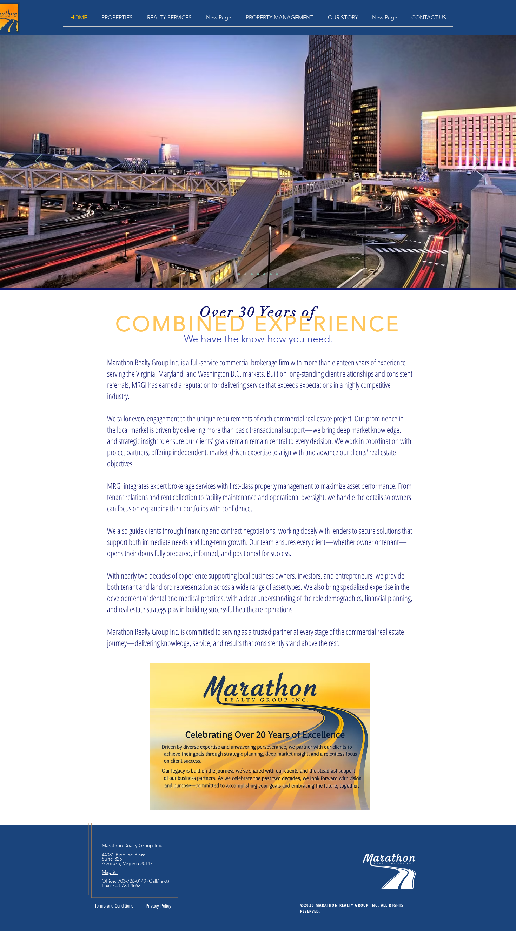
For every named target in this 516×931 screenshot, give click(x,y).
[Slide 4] (258, 274)
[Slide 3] (252, 274)
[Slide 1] (239, 274)
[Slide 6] (271, 274)
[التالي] (477, 161)
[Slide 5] (264, 274)
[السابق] (38, 161)
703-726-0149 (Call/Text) (143, 881)
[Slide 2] (245, 274)
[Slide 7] (277, 274)
